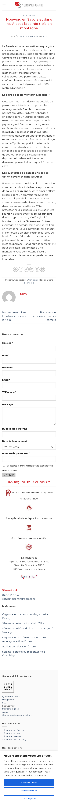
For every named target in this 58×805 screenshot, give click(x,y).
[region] (29, 778)
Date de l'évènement (15, 441)
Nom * (5, 355)
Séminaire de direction (13, 730)
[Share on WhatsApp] (15, 269)
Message (7, 404)
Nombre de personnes (16, 453)
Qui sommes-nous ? (11, 696)
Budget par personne (14, 428)
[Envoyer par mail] (31, 269)
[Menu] (4, 5)
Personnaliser (29, 790)
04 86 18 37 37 (10, 595)
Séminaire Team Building (14, 739)
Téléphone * (9, 392)
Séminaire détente (11, 736)
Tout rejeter (29, 798)
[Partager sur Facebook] (20, 269)
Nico (45, 36)
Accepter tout (29, 782)
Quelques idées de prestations (17, 715)
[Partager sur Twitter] (26, 269)
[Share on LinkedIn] (42, 269)
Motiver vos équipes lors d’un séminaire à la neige (14, 316)
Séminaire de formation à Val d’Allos (23, 623)
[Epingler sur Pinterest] (37, 269)
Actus (5, 712)
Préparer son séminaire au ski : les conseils (44, 316)
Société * (7, 343)
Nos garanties (8, 699)
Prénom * (7, 367)
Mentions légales (10, 709)
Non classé (29, 15)
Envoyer (9, 474)
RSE (4, 703)
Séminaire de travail (11, 733)
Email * (6, 380)
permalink (29, 283)
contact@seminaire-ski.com (18, 598)
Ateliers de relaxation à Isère (19, 646)
